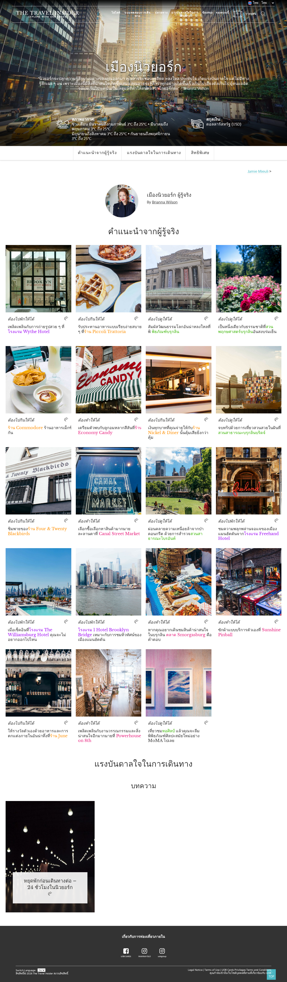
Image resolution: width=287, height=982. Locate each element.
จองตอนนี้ (222, 12)
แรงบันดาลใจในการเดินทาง (185, 14)
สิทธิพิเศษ (200, 153)
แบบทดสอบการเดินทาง (138, 14)
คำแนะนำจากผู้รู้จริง (97, 153)
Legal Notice (195, 970)
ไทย (255, 2)
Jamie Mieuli (258, 172)
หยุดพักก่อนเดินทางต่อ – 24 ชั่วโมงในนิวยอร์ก (50, 884)
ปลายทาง (161, 12)
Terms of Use (212, 970)
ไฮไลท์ (116, 12)
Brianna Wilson (165, 202)
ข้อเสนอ (207, 12)
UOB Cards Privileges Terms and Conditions (246, 970)
